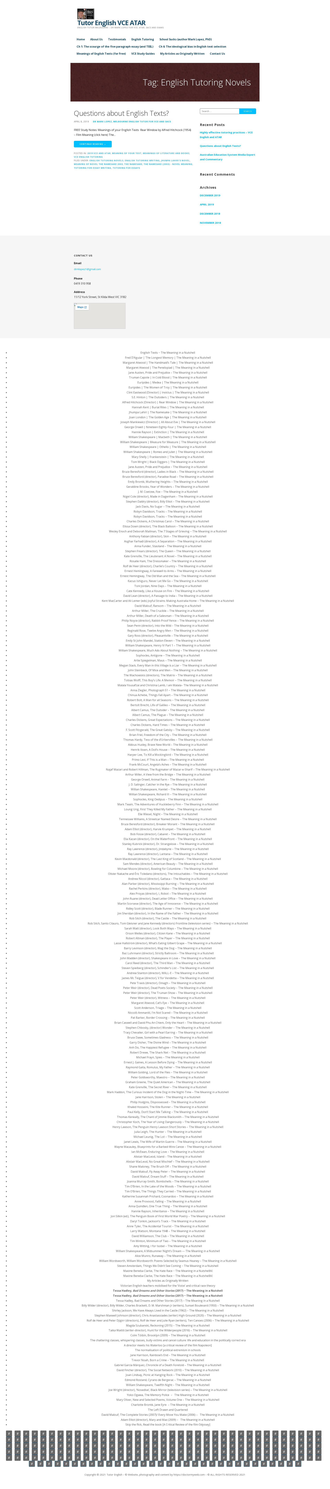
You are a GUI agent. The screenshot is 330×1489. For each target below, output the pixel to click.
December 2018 (210, 213)
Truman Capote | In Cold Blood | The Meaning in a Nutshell (168, 377)
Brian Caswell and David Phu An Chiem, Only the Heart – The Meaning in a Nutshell (167, 1023)
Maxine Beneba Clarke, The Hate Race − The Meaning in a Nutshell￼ (167, 1271)
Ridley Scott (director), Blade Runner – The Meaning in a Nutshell (168, 908)
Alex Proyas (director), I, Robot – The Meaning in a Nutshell (168, 893)
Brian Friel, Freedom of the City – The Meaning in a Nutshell (167, 735)
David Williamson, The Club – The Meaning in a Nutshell (168, 1236)
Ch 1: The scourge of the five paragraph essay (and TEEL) (115, 46)
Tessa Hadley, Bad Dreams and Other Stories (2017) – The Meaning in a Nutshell (168, 1301)
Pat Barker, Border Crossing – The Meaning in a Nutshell (168, 1018)
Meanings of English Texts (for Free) (101, 53)
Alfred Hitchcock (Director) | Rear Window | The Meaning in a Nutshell (167, 402)
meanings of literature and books (166, 153)
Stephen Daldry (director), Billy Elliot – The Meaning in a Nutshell (168, 501)
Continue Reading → (93, 144)
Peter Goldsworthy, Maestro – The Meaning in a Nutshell (168, 1077)
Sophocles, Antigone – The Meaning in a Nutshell (168, 655)
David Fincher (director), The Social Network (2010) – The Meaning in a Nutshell (168, 1370)
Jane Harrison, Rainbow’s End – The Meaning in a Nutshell (167, 1355)
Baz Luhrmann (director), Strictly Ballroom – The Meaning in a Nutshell (168, 953)
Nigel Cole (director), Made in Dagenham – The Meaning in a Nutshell (168, 496)
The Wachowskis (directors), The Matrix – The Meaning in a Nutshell (168, 675)
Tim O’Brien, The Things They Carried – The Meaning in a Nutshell (168, 1191)
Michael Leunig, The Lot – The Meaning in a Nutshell (168, 1137)
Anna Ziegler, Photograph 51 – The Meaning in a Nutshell (167, 690)
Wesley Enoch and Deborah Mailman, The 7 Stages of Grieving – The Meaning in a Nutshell (168, 531)
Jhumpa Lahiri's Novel (175, 160)
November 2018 (210, 222)
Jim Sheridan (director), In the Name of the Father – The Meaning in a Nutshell (167, 913)
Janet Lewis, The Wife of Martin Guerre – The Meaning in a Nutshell (168, 1142)
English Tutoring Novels (106, 160)
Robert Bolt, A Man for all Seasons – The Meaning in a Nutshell (168, 700)
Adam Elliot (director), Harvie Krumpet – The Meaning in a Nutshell (168, 829)
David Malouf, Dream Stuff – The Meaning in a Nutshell (168, 1176)
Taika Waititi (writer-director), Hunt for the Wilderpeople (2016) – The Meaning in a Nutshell (167, 1330)
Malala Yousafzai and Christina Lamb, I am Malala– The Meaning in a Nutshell (168, 685)
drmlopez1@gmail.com (87, 269)
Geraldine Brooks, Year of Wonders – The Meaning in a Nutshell (167, 487)
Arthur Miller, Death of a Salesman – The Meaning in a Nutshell (168, 616)
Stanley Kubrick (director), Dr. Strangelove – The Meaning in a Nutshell (167, 844)
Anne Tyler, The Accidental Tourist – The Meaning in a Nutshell (168, 1226)
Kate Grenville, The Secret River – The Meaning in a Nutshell (168, 1087)
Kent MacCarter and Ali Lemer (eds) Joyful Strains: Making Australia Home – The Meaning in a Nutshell (168, 601)
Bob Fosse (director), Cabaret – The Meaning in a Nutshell (167, 834)
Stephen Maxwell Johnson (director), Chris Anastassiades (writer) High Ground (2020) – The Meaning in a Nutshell (168, 1315)
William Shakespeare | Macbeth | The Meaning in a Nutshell (168, 437)
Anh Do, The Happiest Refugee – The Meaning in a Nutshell (167, 1047)
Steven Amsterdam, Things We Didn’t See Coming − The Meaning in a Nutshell (167, 1266)
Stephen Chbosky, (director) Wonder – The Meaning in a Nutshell (168, 1028)
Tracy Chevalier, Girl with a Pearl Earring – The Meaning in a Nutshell (167, 1032)
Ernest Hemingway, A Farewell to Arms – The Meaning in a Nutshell (167, 571)
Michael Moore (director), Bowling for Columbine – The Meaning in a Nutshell (168, 869)
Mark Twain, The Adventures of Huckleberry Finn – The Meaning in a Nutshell (167, 804)
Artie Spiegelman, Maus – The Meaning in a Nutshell (168, 660)
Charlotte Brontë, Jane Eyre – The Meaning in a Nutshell (168, 1405)
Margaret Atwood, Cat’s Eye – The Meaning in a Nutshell (167, 1003)
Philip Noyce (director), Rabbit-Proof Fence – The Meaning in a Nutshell (168, 620)
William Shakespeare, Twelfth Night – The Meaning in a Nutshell (168, 1385)
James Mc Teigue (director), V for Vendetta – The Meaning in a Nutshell (168, 978)
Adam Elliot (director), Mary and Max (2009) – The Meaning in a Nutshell (168, 1420)
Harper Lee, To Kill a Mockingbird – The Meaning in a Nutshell (168, 755)
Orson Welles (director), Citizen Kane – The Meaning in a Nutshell (168, 933)
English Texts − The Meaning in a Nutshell (167, 352)
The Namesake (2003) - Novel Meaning (168, 164)
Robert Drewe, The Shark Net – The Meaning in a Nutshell (168, 1052)
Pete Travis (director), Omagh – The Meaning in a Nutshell (167, 983)
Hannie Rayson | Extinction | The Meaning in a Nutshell (168, 432)
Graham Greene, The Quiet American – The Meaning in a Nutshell (167, 1082)
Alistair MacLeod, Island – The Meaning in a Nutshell (168, 1156)
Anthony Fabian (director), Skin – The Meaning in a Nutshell (167, 536)
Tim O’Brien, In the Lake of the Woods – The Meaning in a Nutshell (168, 1186)
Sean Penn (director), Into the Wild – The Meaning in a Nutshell (167, 625)
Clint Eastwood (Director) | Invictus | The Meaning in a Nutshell (168, 392)
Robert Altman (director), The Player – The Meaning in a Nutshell (168, 938)
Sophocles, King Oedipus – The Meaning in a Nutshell (167, 799)
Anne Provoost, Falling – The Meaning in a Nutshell (168, 1201)
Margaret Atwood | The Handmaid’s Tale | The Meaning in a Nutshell (168, 362)
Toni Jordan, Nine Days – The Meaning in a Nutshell (167, 586)
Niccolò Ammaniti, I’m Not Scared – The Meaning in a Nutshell (168, 1013)
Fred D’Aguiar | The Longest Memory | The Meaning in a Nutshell (168, 357)
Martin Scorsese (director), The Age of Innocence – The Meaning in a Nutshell (168, 903)
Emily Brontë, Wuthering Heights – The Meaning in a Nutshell (168, 482)
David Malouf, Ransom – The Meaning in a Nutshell (168, 606)
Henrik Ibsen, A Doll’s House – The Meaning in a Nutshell (168, 750)
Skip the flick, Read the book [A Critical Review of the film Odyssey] (167, 1424)
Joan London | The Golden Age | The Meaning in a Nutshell (167, 417)
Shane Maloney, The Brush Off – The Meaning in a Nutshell (167, 1166)
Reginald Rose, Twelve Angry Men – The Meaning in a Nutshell (167, 630)
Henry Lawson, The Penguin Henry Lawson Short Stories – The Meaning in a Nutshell (167, 1127)
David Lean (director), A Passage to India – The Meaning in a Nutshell (167, 596)
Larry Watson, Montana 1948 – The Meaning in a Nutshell (167, 1231)
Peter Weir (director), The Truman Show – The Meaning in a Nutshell (167, 993)
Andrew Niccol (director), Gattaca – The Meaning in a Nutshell (167, 879)
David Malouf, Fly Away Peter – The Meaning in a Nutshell (168, 1171)
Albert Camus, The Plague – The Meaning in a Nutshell (167, 715)
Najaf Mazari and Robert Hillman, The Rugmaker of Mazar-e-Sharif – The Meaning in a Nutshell (168, 769)
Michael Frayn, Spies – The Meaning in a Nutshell (168, 1057)
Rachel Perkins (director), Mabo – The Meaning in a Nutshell (168, 888)
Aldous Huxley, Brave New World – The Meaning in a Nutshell (167, 745)
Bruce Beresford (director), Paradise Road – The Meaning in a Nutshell (167, 477)
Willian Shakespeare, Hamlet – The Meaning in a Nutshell (168, 789)
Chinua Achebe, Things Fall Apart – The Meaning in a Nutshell (168, 695)
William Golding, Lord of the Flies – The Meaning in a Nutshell (167, 1072)
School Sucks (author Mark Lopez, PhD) (186, 39)
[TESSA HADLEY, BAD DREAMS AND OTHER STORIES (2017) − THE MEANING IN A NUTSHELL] (66, 1464)
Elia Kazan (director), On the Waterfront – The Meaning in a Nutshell (168, 839)
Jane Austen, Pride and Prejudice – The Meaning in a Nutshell (167, 372)
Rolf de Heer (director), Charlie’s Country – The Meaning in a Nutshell (167, 566)
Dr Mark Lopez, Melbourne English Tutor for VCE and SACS (132, 121)
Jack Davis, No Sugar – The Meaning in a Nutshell (168, 506)
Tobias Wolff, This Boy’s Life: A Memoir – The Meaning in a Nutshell (168, 680)
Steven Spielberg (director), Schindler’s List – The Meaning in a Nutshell (168, 968)
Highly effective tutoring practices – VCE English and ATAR (226, 135)
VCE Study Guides (143, 53)
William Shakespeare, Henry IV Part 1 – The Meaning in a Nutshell (167, 645)
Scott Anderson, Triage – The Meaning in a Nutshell (167, 1008)
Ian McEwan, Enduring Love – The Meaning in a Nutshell (167, 1152)
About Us (96, 39)
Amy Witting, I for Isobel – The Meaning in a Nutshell (168, 1246)
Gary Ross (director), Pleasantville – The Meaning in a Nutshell (168, 635)
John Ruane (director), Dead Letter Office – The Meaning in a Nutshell (168, 898)
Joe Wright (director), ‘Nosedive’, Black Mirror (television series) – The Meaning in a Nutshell (167, 1390)
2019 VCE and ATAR (99, 153)
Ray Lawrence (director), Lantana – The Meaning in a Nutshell (168, 854)
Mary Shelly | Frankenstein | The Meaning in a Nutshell (168, 457)
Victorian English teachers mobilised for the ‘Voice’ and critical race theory (167, 1286)
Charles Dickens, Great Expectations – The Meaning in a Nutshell (168, 720)
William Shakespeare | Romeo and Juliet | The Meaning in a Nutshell (167, 452)
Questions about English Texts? (121, 113)
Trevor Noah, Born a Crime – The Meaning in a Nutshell (167, 1360)
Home (81, 39)
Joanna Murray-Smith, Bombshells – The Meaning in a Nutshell (168, 1181)
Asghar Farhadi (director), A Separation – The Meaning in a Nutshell (168, 541)
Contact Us (217, 53)
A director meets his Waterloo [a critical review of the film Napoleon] (168, 1345)
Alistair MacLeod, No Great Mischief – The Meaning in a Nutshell (168, 1161)
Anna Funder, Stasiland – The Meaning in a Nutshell (167, 546)
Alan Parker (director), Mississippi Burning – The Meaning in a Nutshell (168, 884)
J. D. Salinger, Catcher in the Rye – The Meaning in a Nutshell (168, 784)
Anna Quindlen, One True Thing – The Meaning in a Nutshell (168, 1206)
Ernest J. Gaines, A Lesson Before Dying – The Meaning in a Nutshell (168, 1062)
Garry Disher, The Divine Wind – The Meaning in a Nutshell (168, 1042)
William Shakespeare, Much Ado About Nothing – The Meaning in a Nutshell (168, 650)
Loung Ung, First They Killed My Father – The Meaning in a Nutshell (168, 809)
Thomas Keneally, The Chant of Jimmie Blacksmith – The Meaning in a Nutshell (168, 1117)
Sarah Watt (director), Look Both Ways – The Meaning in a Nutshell (167, 928)
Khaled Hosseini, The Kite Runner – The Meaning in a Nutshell (168, 1107)
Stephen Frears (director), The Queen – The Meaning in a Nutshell (168, 551)
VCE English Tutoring (88, 156)
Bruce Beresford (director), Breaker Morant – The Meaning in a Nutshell (167, 824)
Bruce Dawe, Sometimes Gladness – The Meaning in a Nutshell (167, 1037)
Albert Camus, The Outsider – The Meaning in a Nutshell (167, 710)
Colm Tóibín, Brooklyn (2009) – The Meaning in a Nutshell (167, 1335)
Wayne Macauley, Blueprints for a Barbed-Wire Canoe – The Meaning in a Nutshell (167, 1147)
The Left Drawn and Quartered (168, 1410)
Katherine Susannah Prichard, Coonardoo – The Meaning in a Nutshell (167, 1196)
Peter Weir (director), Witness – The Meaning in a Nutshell (167, 998)
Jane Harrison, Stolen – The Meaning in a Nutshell (167, 1097)
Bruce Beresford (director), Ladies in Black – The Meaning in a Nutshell (167, 472)
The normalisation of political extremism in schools (168, 1350)
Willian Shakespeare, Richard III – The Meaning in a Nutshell (168, 794)
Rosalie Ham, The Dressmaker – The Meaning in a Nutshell (168, 561)
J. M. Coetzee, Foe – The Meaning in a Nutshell (168, 492)
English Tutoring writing (142, 160)
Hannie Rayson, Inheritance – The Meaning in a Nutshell (167, 1211)
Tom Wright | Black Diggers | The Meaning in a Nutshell (168, 462)
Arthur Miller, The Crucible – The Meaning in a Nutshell (168, 611)
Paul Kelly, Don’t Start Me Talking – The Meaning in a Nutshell (168, 1112)
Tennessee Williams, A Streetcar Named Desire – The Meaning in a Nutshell (168, 819)
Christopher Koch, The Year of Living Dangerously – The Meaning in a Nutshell (168, 1122)
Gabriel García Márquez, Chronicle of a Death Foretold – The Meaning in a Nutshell (167, 1365)
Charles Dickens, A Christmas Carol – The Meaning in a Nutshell (168, 521)
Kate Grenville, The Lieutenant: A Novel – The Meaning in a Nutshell (168, 556)
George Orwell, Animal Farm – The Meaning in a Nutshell (167, 779)
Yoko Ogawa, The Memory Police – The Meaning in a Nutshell (168, 1395)
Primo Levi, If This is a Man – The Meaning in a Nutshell (168, 760)
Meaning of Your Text (126, 153)
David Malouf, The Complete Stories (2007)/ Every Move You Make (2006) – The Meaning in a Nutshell (167, 1415)
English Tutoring (142, 39)
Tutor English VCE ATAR (111, 22)
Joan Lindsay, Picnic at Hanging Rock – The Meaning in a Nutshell (168, 1375)
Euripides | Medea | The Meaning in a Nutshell (167, 382)
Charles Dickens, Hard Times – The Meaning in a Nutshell (168, 725)
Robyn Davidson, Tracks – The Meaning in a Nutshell (168, 511)
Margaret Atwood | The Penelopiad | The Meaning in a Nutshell (168, 367)
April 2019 (207, 204)
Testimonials (117, 39)
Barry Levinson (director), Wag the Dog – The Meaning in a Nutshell (168, 948)
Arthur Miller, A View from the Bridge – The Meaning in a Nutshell (167, 774)
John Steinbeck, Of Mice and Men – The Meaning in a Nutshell (168, 670)
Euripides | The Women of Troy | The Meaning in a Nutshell (168, 387)
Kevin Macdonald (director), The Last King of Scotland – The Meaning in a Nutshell (168, 859)
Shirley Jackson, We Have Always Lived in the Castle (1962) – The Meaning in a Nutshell (168, 1310)
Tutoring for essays (126, 167)
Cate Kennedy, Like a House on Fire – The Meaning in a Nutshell (167, 591)
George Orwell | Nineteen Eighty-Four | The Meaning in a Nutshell (167, 427)
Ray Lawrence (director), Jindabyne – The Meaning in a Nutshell (168, 849)
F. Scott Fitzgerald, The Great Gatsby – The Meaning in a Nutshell (168, 730)
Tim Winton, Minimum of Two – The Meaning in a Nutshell (168, 1241)
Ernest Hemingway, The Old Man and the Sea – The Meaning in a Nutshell (168, 576)
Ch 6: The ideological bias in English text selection (192, 46)
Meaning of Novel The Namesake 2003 (98, 164)
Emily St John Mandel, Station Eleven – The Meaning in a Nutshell (168, 640)
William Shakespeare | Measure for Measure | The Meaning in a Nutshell (168, 442)
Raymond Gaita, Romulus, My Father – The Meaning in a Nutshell (168, 1067)
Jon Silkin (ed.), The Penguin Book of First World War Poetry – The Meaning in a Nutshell (168, 1216)
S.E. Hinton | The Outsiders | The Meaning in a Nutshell (168, 397)
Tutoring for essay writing (92, 167)
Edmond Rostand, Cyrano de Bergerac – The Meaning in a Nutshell (168, 1380)
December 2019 (210, 195)
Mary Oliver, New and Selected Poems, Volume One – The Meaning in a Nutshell (167, 1400)
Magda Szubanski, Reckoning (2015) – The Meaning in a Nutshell (168, 1325)
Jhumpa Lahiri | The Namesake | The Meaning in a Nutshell (168, 412)
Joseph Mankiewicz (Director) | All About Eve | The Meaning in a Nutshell (167, 422)
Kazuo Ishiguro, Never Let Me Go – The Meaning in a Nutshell (168, 581)
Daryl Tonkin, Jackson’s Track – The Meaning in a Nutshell (168, 1221)
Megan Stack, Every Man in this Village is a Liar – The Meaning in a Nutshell (168, 665)
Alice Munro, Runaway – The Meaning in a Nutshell (168, 1256)
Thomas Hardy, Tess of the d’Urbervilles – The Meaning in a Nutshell (167, 740)
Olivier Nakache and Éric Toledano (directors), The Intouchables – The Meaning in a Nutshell (168, 874)
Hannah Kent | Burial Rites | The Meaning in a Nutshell (168, 407)
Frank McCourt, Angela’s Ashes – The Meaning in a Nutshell (167, 764)
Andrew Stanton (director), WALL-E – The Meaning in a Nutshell (168, 973)
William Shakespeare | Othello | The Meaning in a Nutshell (168, 447)
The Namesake (133, 164)
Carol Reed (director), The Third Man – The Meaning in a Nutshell (167, 963)
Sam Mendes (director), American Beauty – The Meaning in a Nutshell (168, 864)
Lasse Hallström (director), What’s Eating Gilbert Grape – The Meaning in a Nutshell (168, 943)
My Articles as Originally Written (182, 53)
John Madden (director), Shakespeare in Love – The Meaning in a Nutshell (167, 958)
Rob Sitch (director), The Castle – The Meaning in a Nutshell (167, 918)
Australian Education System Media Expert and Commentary (227, 157)
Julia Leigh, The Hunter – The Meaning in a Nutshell (167, 1132)
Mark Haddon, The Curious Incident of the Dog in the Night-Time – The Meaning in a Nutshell (168, 1092)
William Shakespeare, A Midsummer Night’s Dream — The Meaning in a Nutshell (168, 1251)
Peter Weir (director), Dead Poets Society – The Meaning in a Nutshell (168, 988)
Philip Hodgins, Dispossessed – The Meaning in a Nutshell (167, 1102)
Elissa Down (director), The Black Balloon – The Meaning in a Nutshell (168, 526)
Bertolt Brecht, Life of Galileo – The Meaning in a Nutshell (167, 705)
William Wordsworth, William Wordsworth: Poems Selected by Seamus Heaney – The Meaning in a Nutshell (167, 1261)
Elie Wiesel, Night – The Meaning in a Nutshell (168, 814)
